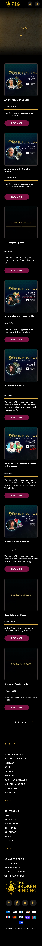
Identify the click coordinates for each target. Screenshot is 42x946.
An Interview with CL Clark (17, 100)
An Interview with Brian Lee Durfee (17, 170)
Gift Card (10, 828)
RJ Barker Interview (14, 385)
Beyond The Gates (15, 759)
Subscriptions (13, 755)
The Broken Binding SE (25, 928)
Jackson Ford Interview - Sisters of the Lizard (20, 464)
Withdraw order (14, 876)
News (7, 836)
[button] (4, 4)
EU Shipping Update (14, 242)
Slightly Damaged (15, 780)
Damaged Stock (14, 859)
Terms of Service (15, 872)
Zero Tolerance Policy (15, 615)
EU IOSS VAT (11, 863)
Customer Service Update (17, 684)
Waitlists (10, 793)
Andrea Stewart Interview (16, 541)
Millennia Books (14, 784)
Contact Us (11, 811)
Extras (8, 771)
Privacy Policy (13, 868)
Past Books (11, 788)
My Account (14, 824)
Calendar (10, 832)
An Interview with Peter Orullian (19, 316)
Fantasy (9, 763)
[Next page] (31, 722)
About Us (10, 820)
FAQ (6, 815)
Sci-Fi (7, 767)
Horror (9, 776)
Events (8, 841)
